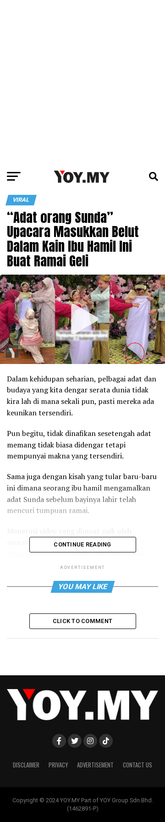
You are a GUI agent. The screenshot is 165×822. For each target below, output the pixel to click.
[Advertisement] (82, 82)
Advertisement (95, 765)
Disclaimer (26, 765)
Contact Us (137, 765)
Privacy (58, 765)
